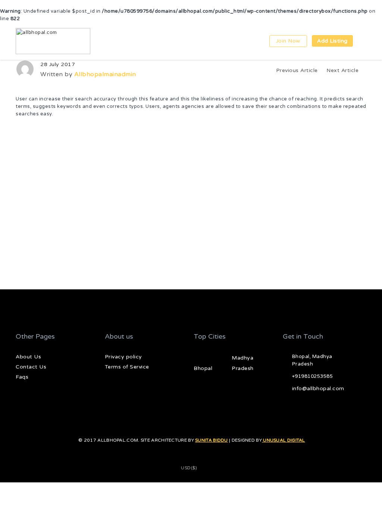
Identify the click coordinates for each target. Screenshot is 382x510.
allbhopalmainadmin (105, 74)
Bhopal (203, 368)
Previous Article (297, 70)
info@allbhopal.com (318, 388)
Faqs (22, 377)
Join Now (288, 41)
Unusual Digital (283, 440)
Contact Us (31, 367)
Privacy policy (123, 357)
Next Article (343, 70)
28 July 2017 (57, 64)
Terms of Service (127, 367)
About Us (28, 357)
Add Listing (332, 41)
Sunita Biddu (211, 440)
